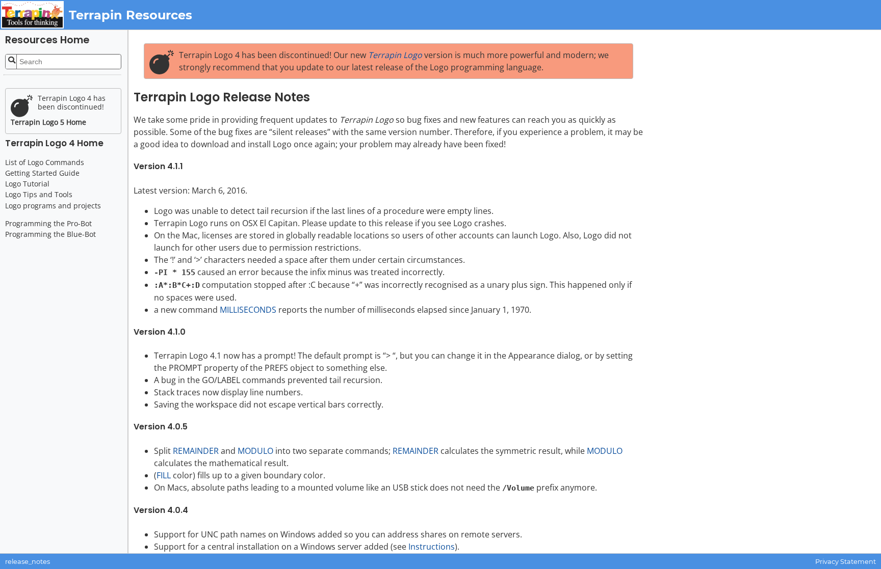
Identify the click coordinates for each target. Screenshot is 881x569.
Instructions (431, 546)
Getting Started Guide (42, 173)
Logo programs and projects (53, 205)
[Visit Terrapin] (34, 15)
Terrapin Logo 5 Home (48, 122)
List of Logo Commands (44, 162)
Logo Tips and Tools (38, 194)
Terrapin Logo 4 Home (54, 143)
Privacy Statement (845, 561)
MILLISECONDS (248, 309)
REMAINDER (196, 450)
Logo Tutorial (27, 183)
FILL (164, 475)
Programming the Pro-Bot (48, 223)
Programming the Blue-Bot (50, 234)
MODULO (255, 450)
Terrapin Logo (395, 55)
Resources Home (47, 40)
